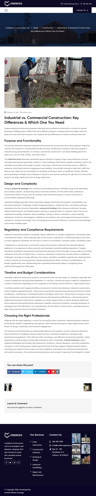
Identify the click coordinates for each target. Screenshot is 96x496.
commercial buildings (48, 208)
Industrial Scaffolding (37, 466)
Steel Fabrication (37, 443)
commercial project (72, 340)
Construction (26, 112)
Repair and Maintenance (38, 473)
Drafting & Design (37, 458)
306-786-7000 (87, 4)
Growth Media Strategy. (14, 492)
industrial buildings (20, 188)
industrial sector (14, 159)
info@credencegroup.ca (71, 4)
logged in (22, 407)
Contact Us (81, 10)
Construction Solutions (38, 451)
